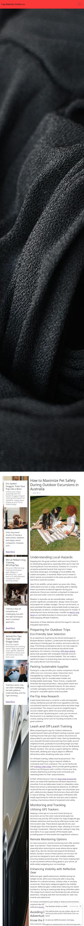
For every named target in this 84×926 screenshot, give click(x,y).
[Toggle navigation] (80, 4)
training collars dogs (42, 766)
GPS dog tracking (68, 651)
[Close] (80, 906)
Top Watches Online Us (13, 4)
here (72, 920)
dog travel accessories (67, 779)
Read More (10, 552)
